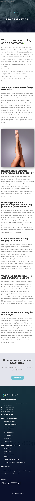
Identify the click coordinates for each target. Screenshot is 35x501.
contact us (17, 378)
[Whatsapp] (9, 414)
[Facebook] (2, 414)
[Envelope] (12, 414)
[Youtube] (4, 414)
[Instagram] (7, 414)
